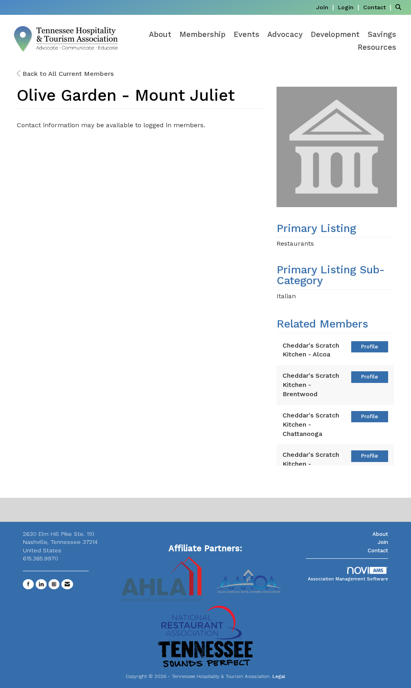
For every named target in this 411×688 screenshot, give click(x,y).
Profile (369, 347)
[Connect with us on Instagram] (54, 584)
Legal (279, 676)
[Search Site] (400, 7)
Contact (378, 551)
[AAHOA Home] (250, 578)
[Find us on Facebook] (28, 584)
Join (383, 542)
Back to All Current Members (67, 73)
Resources (377, 47)
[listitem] (326, 7)
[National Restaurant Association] (201, 622)
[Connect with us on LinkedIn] (41, 584)
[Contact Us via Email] (67, 584)
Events (246, 34)
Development (335, 34)
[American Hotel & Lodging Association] (161, 578)
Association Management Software (348, 579)
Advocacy (285, 34)
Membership (202, 34)
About (160, 34)
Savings (382, 34)
